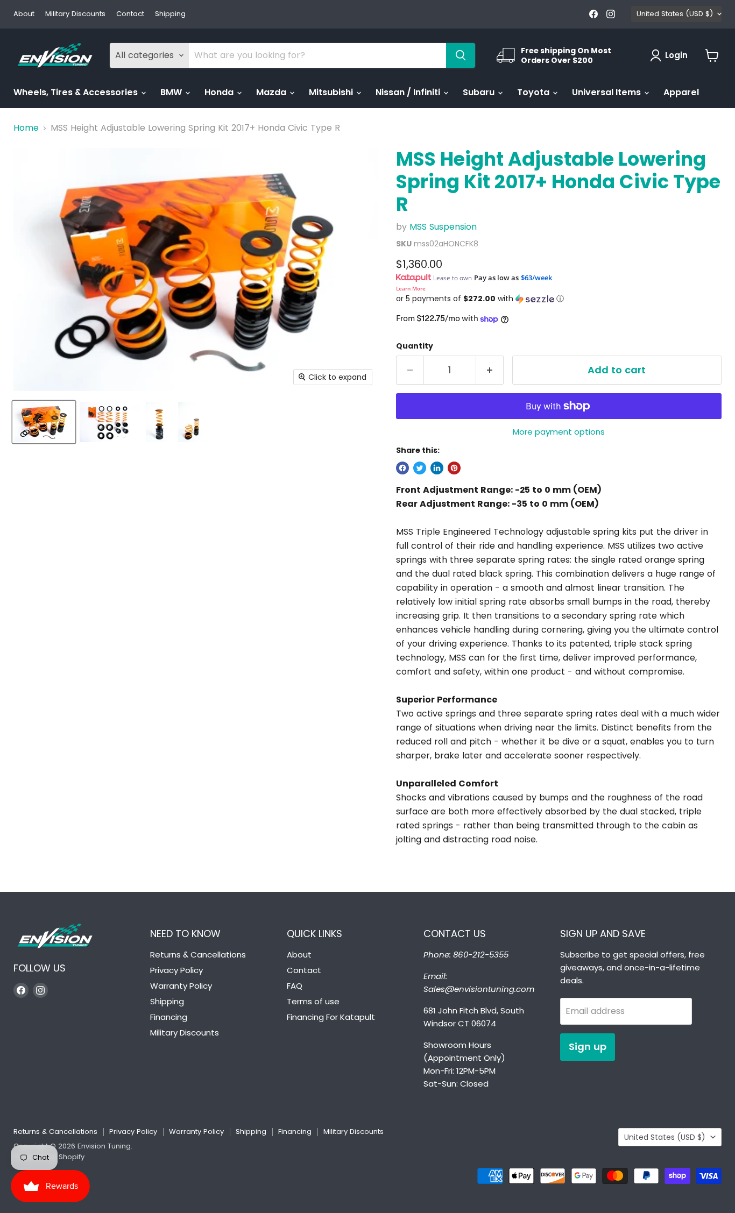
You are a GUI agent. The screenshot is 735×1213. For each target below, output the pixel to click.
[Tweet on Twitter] (419, 468)
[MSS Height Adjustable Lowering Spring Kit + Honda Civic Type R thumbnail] (43, 422)
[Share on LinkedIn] (436, 468)
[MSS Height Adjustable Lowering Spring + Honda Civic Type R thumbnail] (159, 422)
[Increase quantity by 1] (490, 370)
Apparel (681, 92)
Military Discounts (75, 14)
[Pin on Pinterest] (454, 468)
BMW (172, 92)
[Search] (460, 55)
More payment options (559, 431)
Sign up (587, 1046)
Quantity (414, 346)
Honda (220, 92)
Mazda (272, 92)
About (23, 14)
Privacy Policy (176, 970)
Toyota (534, 92)
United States (675, 14)
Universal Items (607, 92)
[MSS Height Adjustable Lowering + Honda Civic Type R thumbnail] (191, 422)
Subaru (480, 92)
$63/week (536, 277)
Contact (130, 14)
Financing (168, 1017)
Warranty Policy (181, 985)
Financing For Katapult (331, 1017)
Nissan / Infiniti (409, 92)
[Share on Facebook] (402, 468)
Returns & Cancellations (198, 954)
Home (26, 128)
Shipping (170, 14)
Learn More (411, 288)
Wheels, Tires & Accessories (76, 92)
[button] (559, 298)
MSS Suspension (443, 227)
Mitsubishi (332, 92)
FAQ (294, 985)
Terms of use (313, 1001)
